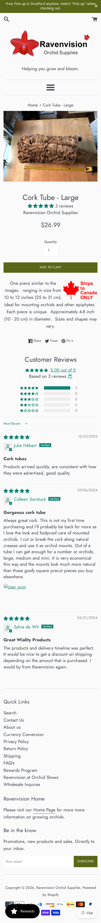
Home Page (44, 810)
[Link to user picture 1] (15, 595)
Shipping (12, 756)
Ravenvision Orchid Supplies (58, 887)
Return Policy (16, 748)
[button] (41, 206)
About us (12, 727)
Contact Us (14, 720)
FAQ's (9, 763)
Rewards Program (20, 770)
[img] (17, 437)
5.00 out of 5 (63, 370)
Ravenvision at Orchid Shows (31, 777)
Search (10, 713)
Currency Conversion (24, 734)
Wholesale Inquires (22, 784)
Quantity (50, 241)
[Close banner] (96, 6)
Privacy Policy (16, 741)
